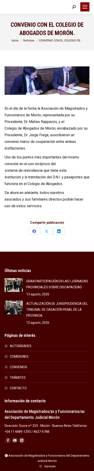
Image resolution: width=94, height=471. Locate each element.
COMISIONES (19, 356)
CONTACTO (18, 388)
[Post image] (14, 285)
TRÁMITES (18, 377)
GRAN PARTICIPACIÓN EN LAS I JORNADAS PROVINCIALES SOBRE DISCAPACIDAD (57, 284)
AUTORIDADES (20, 346)
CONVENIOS (18, 367)
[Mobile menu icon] (84, 6)
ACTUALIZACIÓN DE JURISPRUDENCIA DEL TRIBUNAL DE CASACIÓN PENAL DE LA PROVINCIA (57, 309)
